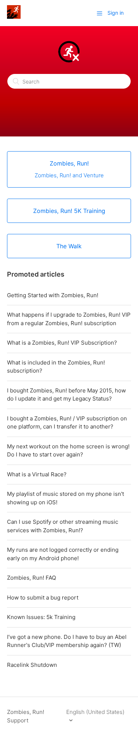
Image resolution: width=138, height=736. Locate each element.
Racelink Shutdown (32, 664)
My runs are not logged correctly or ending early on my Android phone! (62, 554)
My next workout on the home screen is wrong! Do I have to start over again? (68, 450)
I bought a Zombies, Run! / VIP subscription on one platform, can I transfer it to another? (67, 422)
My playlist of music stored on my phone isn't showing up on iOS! (65, 498)
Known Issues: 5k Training (41, 617)
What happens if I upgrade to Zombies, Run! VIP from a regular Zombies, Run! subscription (69, 319)
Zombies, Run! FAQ (31, 577)
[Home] (14, 16)
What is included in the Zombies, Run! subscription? (56, 366)
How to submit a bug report (42, 597)
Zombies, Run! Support (25, 716)
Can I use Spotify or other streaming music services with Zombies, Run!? (62, 526)
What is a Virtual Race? (37, 474)
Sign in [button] (115, 13)
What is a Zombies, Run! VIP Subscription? (62, 342)
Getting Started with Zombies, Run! (52, 295)
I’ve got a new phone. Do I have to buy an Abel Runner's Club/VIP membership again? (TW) (67, 641)
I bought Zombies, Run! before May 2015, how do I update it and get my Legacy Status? (66, 394)
